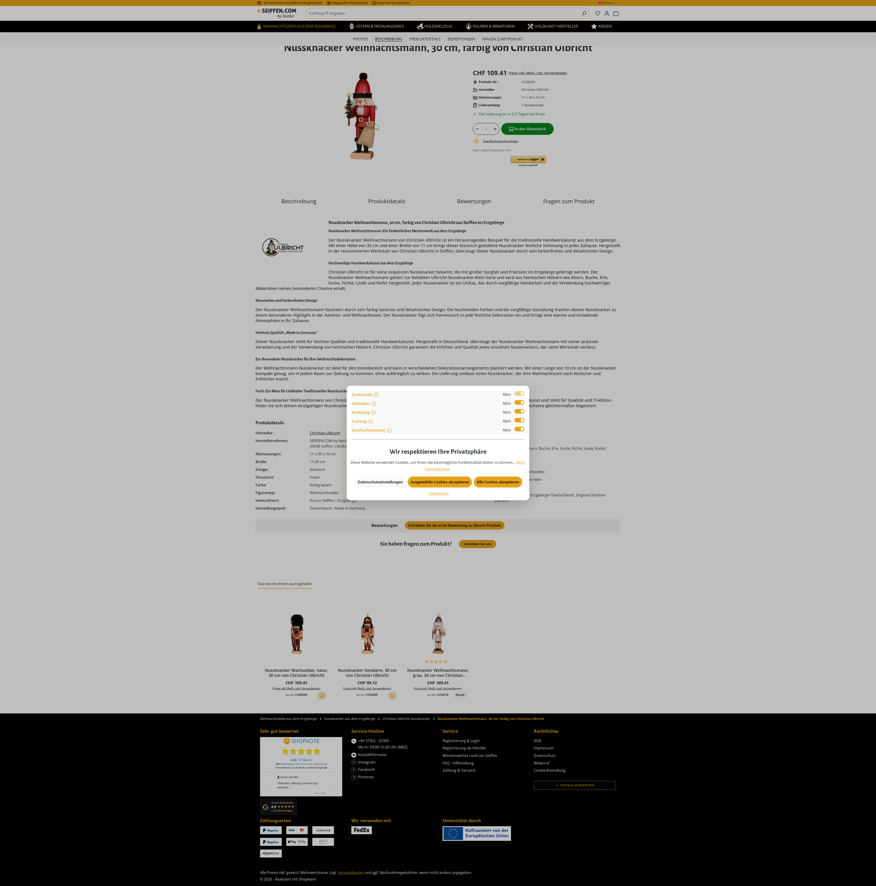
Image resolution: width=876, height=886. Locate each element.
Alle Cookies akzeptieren (498, 482)
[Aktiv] (519, 393)
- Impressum (438, 493)
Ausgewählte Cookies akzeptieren (440, 482)
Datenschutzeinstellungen (380, 482)
